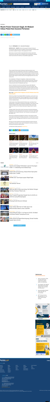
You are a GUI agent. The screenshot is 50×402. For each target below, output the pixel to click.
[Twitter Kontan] (48, 360)
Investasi (8, 7)
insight (3, 7)
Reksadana (25, 366)
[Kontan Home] (0, 7)
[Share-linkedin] (7, 35)
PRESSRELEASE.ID (15, 0)
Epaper (1, 0)
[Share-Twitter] (3, 35)
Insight (10, 176)
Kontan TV (17, 369)
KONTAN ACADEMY (9, 0)
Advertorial (32, 368)
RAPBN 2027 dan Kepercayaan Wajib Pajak (21, 177)
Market (24, 365)
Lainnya (48, 8)
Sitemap (1, 390)
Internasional (28, 7)
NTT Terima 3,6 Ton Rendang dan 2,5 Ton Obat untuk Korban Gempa (42, 297)
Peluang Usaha (2, 370)
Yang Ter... (9, 369)
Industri (17, 7)
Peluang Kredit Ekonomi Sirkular (18, 201)
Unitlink (24, 367)
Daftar (48, 0)
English (9, 365)
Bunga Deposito (25, 368)
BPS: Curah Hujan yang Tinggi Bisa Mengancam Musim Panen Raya (33, 144)
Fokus (9, 367)
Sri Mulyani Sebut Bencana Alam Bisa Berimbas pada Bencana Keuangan (23, 144)
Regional (9, 368)
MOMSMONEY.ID (25, 0)
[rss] (11, 35)
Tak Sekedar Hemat (14, 183)
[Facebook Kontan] (47, 360)
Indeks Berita (19, 225)
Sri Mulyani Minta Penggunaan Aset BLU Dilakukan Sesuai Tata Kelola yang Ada (14, 144)
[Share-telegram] (9, 35)
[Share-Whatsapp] (5, 35)
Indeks (37, 162)
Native (32, 367)
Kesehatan (9, 370)
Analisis (17, 365)
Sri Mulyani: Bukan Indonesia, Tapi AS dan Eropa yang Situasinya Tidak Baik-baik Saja (33, 156)
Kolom (17, 367)
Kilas (32, 366)
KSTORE (5, 0)
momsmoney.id (12, 187)
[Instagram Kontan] (49, 360)
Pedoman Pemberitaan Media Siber (14, 390)
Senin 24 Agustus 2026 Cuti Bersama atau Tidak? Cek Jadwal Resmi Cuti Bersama (43, 280)
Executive (17, 366)
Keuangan (13, 7)
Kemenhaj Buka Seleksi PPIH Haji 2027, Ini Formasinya (43, 291)
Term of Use (7, 390)
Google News (24, 126)
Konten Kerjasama (34, 365)
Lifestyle (42, 7)
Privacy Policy (21, 390)
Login (44, 0)
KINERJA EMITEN (20, 0)
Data (46, 7)
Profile (4, 390)
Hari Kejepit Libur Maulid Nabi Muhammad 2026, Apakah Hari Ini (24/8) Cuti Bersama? (43, 286)
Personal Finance (35, 7)
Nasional (22, 7)
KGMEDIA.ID (30, 0)
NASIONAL (2, 24)
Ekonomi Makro (25, 369)
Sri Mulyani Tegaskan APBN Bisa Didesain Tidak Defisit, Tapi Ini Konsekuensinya (23, 156)
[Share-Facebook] (1, 35)
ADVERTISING (34, 0)
